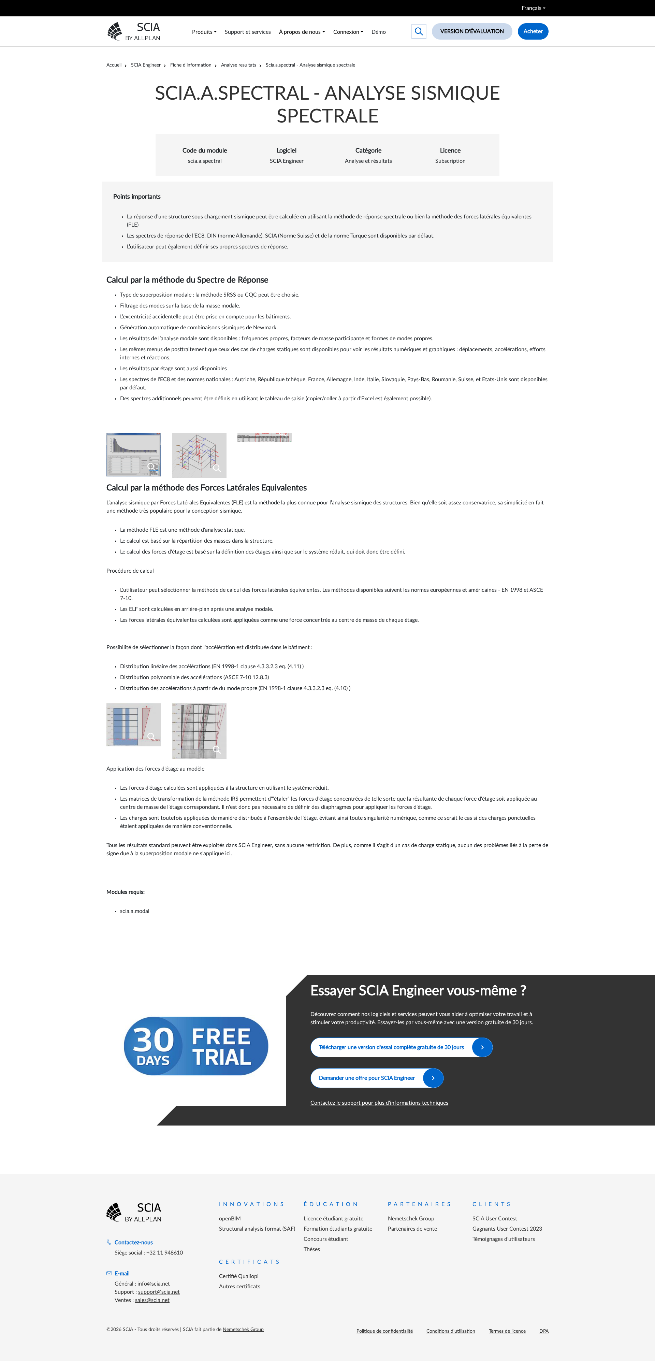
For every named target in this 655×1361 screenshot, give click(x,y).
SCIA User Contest (494, 1218)
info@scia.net (153, 1284)
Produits (202, 32)
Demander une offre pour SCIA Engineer (367, 1078)
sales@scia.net (152, 1300)
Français (531, 8)
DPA (544, 1331)
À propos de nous (300, 32)
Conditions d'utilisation (450, 1331)
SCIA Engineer (146, 65)
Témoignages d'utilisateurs (503, 1239)
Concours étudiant (326, 1239)
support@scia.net (159, 1292)
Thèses (312, 1249)
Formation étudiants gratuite (338, 1229)
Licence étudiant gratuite (333, 1218)
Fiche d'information (191, 65)
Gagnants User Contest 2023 (507, 1229)
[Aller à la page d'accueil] (133, 1212)
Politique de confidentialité (384, 1331)
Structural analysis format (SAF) (257, 1229)
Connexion (346, 32)
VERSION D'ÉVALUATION (472, 31)
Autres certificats (239, 1286)
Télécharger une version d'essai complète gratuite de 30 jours (391, 1047)
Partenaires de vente (412, 1229)
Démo (379, 32)
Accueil (113, 65)
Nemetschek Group (411, 1218)
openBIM (230, 1218)
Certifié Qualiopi (239, 1276)
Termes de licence (507, 1331)
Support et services (248, 32)
